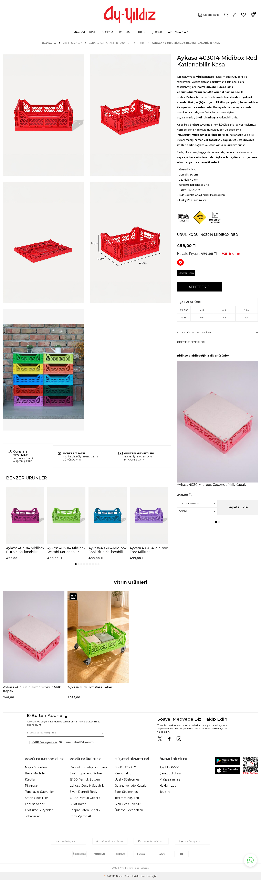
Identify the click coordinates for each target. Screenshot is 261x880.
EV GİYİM (107, 32)
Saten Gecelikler (36, 798)
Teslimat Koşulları (127, 798)
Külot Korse (78, 804)
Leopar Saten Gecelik (85, 810)
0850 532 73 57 (125, 767)
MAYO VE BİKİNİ (84, 32)
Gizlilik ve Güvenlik (127, 804)
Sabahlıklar (32, 816)
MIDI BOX (139, 42)
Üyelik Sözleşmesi (127, 779)
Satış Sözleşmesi (126, 792)
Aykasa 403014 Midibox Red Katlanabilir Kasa (186, 42)
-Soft (108, 876)
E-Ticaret (118, 876)
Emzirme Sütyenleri (39, 810)
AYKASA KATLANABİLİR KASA (107, 42)
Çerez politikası (170, 773)
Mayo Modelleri (36, 767)
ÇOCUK (157, 32)
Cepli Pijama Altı (81, 816)
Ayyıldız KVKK (169, 767)
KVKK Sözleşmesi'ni (45, 742)
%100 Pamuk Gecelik (85, 798)
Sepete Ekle (199, 287)
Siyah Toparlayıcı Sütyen (87, 773)
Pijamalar (31, 785)
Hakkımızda (167, 785)
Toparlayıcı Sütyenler (39, 792)
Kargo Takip (123, 773)
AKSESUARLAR (178, 32)
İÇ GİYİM (124, 32)
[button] (76, 564)
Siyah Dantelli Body (83, 792)
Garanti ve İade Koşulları (131, 785)
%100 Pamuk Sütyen (85, 779)
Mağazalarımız (169, 779)
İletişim (164, 792)
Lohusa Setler (34, 804)
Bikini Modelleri (35, 773)
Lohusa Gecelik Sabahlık (87, 785)
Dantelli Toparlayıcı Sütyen (88, 767)
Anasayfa (48, 43)
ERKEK (141, 32)
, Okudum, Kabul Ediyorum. (63, 742)
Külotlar (30, 779)
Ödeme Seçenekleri (129, 810)
